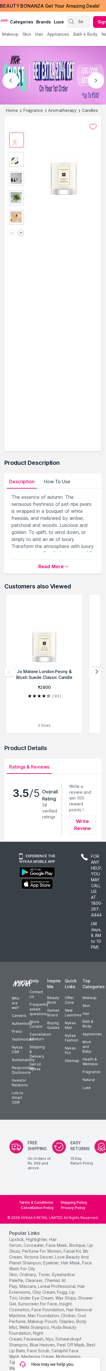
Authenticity (22, 1023)
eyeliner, (51, 1262)
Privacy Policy (73, 1208)
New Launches (73, 1012)
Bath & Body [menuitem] (85, 34)
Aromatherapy (62, 110)
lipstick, (17, 1239)
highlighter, (37, 1239)
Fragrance (33, 110)
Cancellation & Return (40, 1036)
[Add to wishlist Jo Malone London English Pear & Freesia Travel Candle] (93, 126)
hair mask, (71, 1262)
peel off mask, (71, 1344)
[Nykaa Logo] (4, 20)
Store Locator (36, 1024)
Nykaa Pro (70, 1050)
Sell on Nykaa (35, 1066)
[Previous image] (12, 233)
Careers (19, 1015)
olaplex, (67, 1321)
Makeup (89, 998)
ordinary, (28, 1274)
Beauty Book (53, 1000)
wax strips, (66, 1297)
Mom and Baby (86, 1047)
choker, (68, 1315)
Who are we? (15, 1003)
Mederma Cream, (38, 1356)
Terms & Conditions (36, 1202)
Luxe (86, 1087)
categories (21, 21)
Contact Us (36, 994)
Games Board (53, 1012)
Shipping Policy (73, 1202)
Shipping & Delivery (37, 1051)
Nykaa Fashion (71, 1037)
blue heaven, (43, 1344)
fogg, (62, 1292)
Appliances (92, 1034)
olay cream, (44, 1292)
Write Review (82, 824)
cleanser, (34, 1280)
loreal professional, (57, 1286)
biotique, (77, 1245)
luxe (59, 21)
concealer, (34, 1245)
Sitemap (72, 1060)
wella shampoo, (34, 1327)
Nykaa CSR (17, 1049)
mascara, (28, 1286)
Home (12, 110)
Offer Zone (69, 1000)
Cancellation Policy (37, 1208)
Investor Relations (20, 1082)
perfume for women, (42, 1251)
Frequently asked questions (38, 1009)
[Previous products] (9, 672)
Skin (86, 1005)
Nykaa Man (70, 1025)
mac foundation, (44, 1315)
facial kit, (73, 1251)
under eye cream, (36, 1297)
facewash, (34, 1338)
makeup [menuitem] (10, 34)
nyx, (50, 1338)
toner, (44, 1274)
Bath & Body (87, 1023)
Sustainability (23, 1060)
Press (17, 1031)
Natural (88, 1080)
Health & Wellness (90, 1061)
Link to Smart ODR (17, 1097)
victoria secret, (39, 1256)
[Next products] (96, 672)
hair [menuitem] (39, 34)
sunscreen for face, (38, 1303)
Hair (86, 1013)
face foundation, (48, 1309)
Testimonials (23, 1039)
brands (43, 21)
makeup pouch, (43, 1321)
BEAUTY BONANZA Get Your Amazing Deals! (50, 6)
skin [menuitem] (26, 34)
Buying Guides (53, 1025)
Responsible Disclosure (23, 1070)
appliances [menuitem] (58, 34)
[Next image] (21, 233)
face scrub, (38, 1350)
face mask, (57, 1245)
